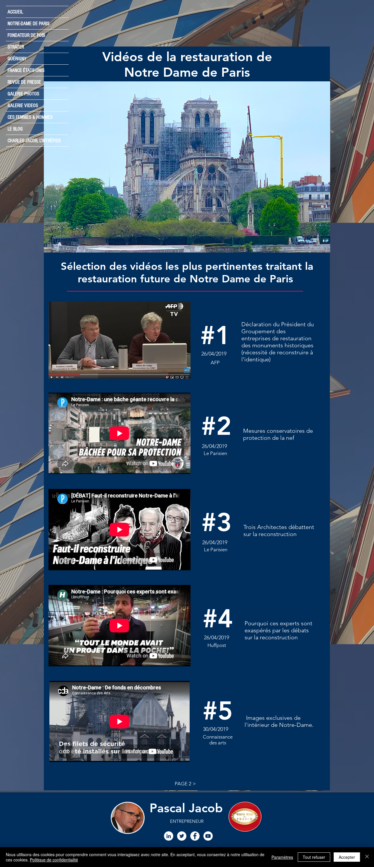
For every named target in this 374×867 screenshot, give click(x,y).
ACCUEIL (15, 12)
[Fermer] (366, 857)
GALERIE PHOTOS (23, 94)
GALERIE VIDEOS (23, 105)
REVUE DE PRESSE (24, 82)
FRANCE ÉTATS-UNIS (26, 70)
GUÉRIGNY (17, 58)
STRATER (16, 47)
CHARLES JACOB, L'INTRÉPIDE (34, 140)
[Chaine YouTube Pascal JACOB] (208, 836)
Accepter (347, 857)
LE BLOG (15, 129)
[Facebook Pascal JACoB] (195, 836)
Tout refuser (314, 857)
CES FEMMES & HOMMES (30, 117)
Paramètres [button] (282, 857)
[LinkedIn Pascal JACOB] (168, 836)
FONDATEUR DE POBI (26, 35)
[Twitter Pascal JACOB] (181, 836)
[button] (187, 167)
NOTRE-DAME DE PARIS (28, 23)
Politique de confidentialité (54, 860)
